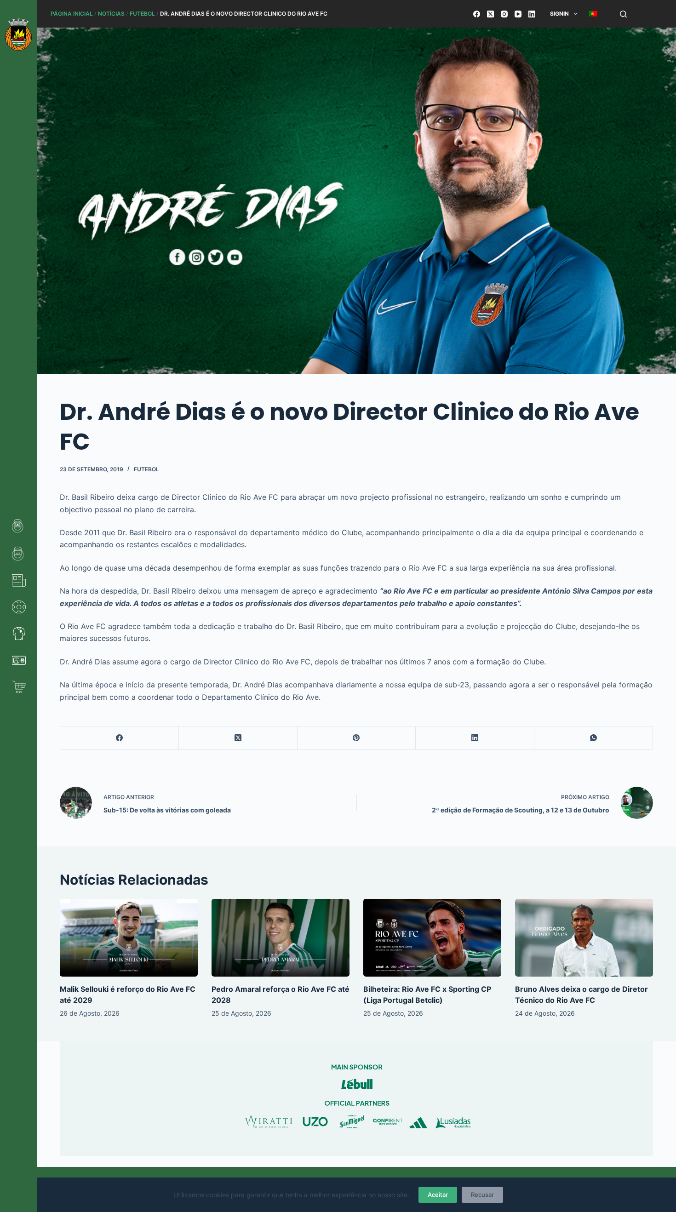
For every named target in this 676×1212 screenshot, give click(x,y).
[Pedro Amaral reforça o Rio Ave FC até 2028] (280, 938)
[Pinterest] (357, 738)
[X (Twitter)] (490, 14)
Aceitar (438, 1194)
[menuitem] (593, 14)
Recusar (482, 1194)
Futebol (142, 13)
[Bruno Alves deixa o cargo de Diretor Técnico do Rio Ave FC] (584, 938)
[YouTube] (518, 14)
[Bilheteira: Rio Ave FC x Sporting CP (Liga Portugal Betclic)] (432, 938)
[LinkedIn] (531, 14)
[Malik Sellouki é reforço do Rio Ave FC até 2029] (129, 938)
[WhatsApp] (593, 738)
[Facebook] (476, 14)
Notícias (111, 13)
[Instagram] (504, 14)
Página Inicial (72, 13)
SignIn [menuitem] (559, 13)
